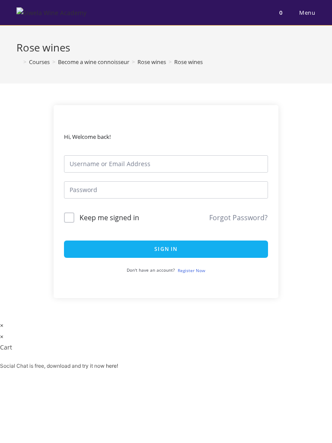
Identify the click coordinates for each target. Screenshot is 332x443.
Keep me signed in (109, 217)
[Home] (18, 62)
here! (112, 366)
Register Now (191, 270)
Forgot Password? (238, 217)
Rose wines (188, 62)
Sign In (165, 249)
